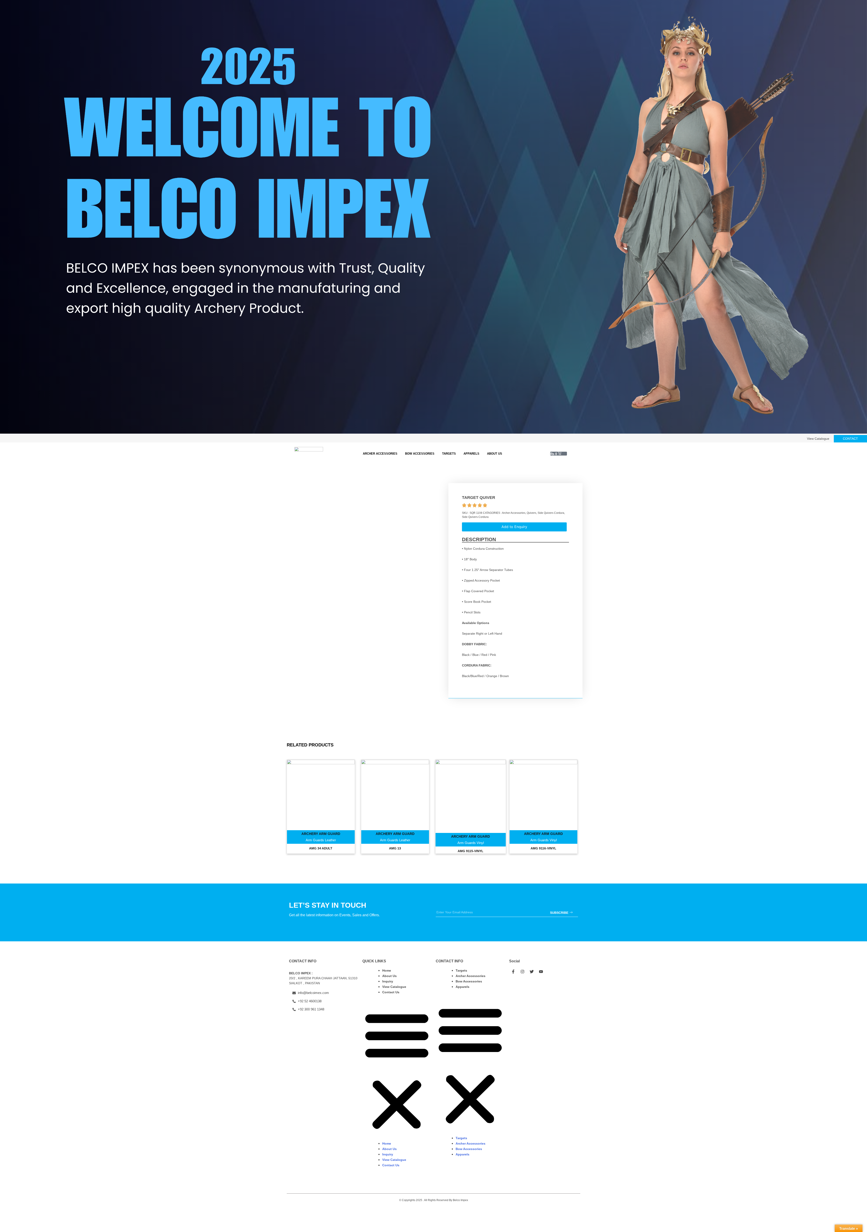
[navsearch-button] (572, 453)
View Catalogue (394, 987)
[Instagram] (522, 972)
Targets (449, 453)
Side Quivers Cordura (551, 512)
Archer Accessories (380, 453)
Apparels (471, 453)
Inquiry (387, 981)
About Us (494, 453)
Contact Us (390, 992)
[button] (396, 1070)
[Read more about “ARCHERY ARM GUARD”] (321, 804)
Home (386, 970)
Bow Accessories (419, 453)
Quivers (531, 512)
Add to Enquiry (514, 526)
